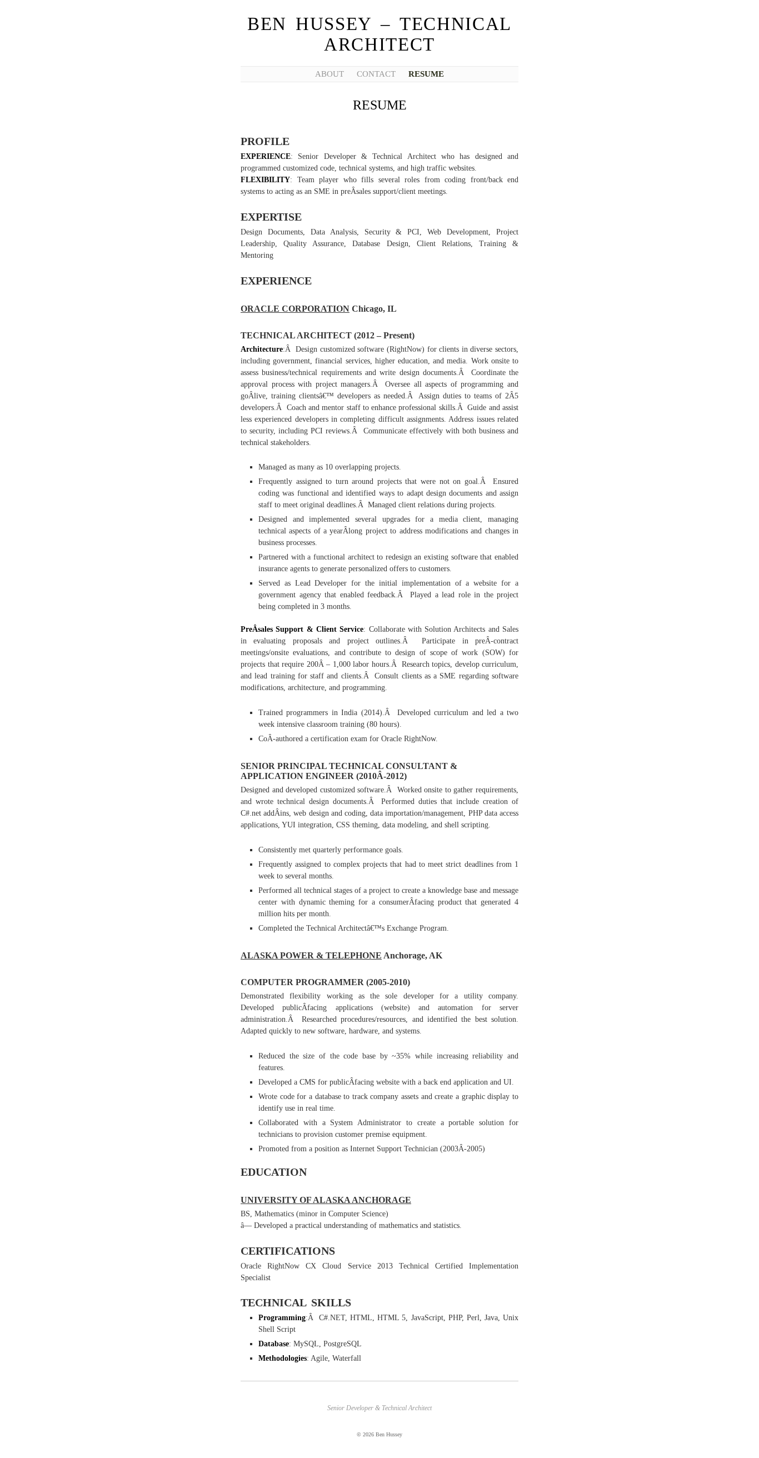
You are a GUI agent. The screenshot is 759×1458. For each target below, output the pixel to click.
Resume (426, 73)
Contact (376, 73)
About (329, 73)
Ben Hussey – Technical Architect (379, 34)
